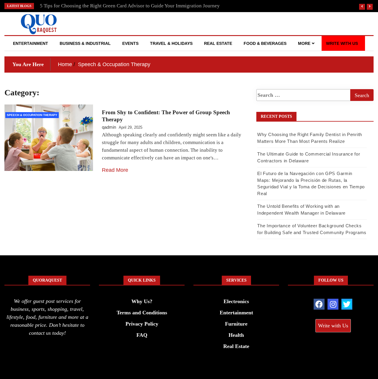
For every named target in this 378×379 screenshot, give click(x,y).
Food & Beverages (265, 43)
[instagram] (333, 304)
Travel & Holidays (171, 43)
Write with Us (342, 43)
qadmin (109, 127)
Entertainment (30, 43)
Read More (115, 170)
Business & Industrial (85, 43)
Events (130, 43)
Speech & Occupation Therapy (32, 115)
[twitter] (346, 304)
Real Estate (218, 43)
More (304, 43)
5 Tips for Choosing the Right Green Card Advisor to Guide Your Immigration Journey (130, 6)
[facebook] (319, 304)
